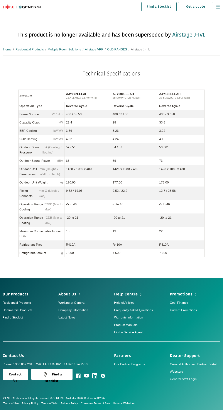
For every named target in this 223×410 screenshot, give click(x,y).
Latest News (66, 317)
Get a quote (195, 7)
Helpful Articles (124, 302)
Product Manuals (125, 325)
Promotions (182, 294)
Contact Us (14, 355)
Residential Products (29, 49)
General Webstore (124, 403)
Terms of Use (11, 403)
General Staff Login (183, 379)
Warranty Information (128, 317)
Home (7, 49)
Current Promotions (183, 310)
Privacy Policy (30, 403)
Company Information (73, 310)
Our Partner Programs (129, 364)
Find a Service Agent (128, 332)
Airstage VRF (94, 49)
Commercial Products (17, 310)
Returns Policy (69, 403)
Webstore (176, 371)
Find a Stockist (159, 7)
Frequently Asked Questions (133, 310)
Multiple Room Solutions (64, 49)
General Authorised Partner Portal (193, 364)
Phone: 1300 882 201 (17, 364)
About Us (68, 294)
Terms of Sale (49, 403)
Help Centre (126, 294)
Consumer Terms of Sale (95, 403)
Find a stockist (53, 376)
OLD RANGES (117, 49)
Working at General (71, 302)
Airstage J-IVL (188, 34)
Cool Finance (179, 302)
